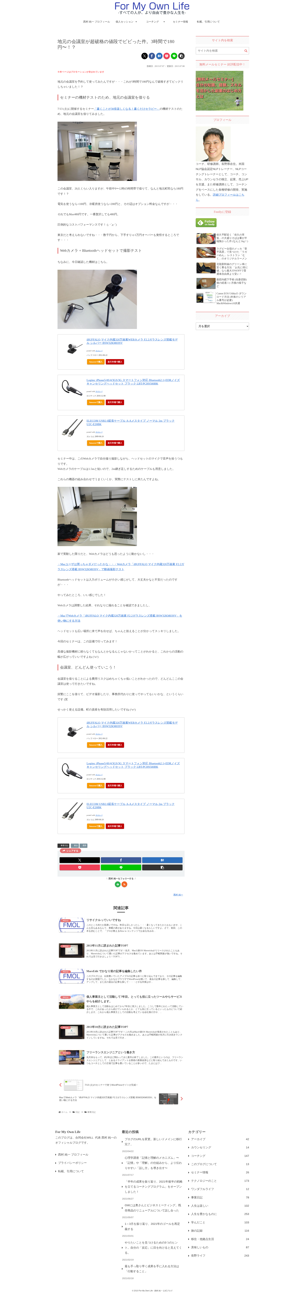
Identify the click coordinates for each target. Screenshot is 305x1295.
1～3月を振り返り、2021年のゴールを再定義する (152, 1226)
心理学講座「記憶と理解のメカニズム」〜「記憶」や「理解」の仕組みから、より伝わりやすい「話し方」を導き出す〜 (153, 1163)
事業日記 (64, 845)
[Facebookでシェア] (152, 56)
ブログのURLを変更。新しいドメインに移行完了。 (153, 1142)
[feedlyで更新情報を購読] (118, 884)
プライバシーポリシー (72, 1162)
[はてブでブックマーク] (159, 56)
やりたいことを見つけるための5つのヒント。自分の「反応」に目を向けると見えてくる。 (153, 1247)
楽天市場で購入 (115, 362)
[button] (181, 56)
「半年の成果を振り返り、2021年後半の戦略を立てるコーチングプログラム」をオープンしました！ (154, 1187)
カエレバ (98, 351)
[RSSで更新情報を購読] (124, 884)
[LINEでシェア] (174, 56)
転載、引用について (71, 1171)
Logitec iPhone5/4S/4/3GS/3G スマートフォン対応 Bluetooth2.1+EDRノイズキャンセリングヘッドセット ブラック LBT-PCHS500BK (133, 382)
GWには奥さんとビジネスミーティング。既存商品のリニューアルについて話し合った (153, 1208)
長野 (84, 845)
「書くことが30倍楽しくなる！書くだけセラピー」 (127, 108)
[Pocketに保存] (166, 56)
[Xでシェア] (144, 56)
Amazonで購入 (96, 362)
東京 (76, 845)
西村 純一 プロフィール (73, 1154)
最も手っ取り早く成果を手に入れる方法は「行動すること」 (152, 1269)
